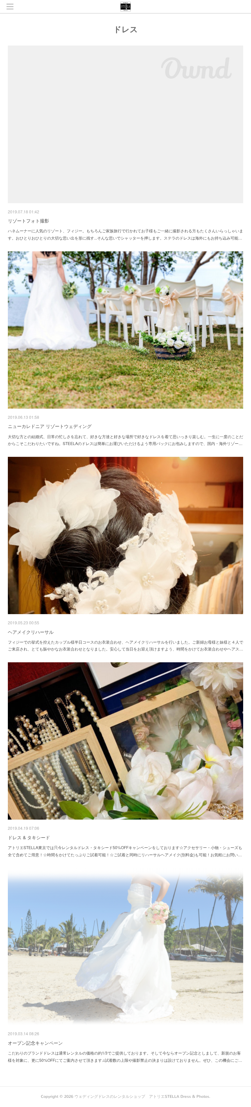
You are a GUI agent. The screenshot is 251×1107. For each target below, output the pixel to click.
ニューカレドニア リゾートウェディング (50, 426)
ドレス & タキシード (29, 837)
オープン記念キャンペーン (35, 1042)
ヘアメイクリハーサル (31, 632)
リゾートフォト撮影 (28, 220)
